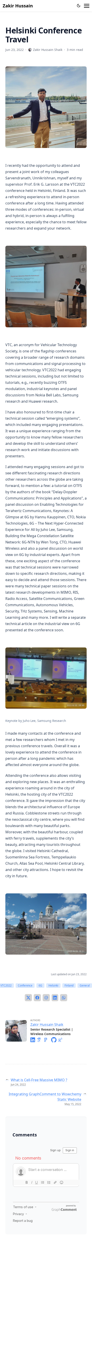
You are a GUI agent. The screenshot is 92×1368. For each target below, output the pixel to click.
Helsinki (53, 985)
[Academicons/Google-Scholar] (40, 1039)
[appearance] (78, 6)
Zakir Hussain (18, 6)
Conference (25, 985)
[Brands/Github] (54, 1039)
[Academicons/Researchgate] (61, 1039)
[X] (28, 997)
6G (40, 985)
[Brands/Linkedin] (33, 1039)
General (85, 985)
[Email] (46, 997)
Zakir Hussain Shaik (46, 1024)
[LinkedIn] (55, 997)
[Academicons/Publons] (47, 1039)
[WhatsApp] (63, 997)
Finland (69, 985)
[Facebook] (37, 997)
